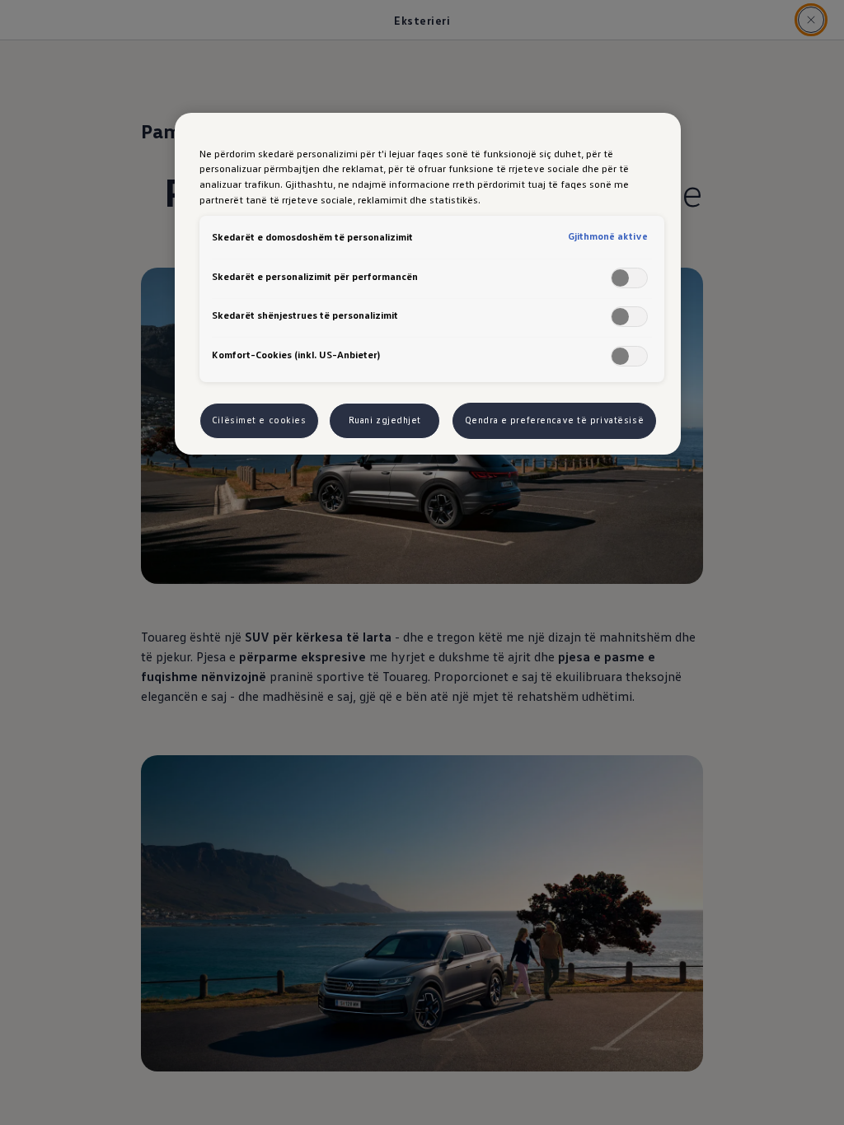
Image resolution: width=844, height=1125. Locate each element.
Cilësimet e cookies (259, 420)
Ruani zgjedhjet (385, 420)
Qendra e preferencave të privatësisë (555, 420)
